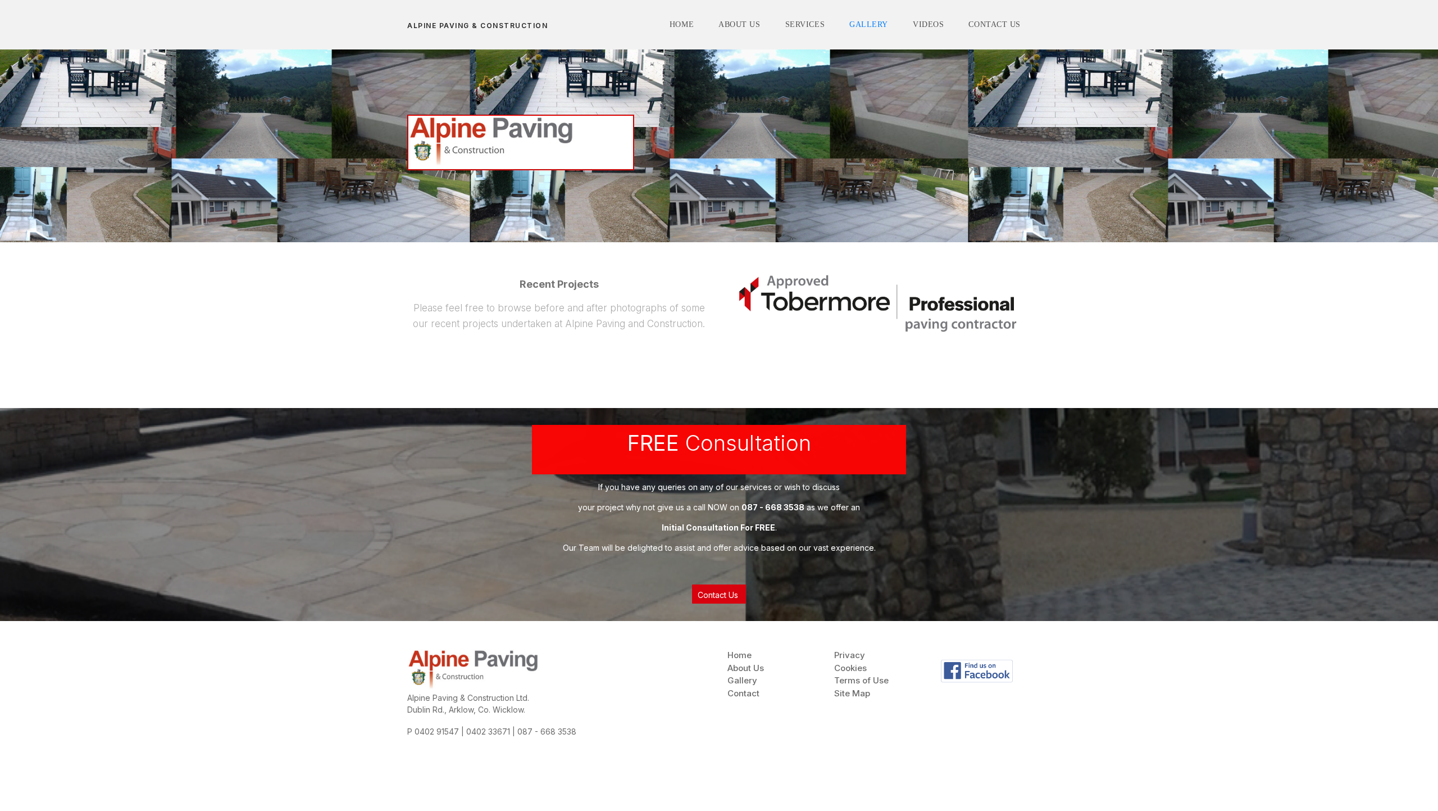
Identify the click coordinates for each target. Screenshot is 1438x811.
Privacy (849, 655)
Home (739, 655)
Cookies (850, 668)
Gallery (742, 680)
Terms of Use (861, 680)
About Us (745, 668)
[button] (719, 594)
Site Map (852, 693)
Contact (743, 693)
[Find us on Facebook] (977, 670)
